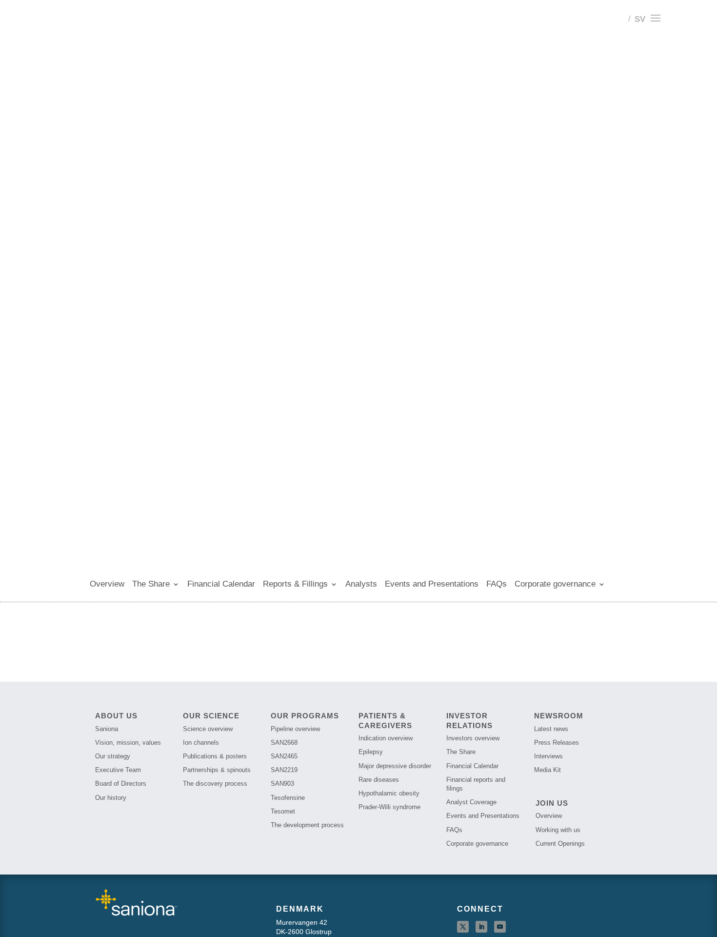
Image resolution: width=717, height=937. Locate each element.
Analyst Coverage (471, 802)
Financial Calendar (221, 585)
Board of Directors (120, 783)
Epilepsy (370, 751)
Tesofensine (288, 797)
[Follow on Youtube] (500, 927)
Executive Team (118, 770)
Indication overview (385, 738)
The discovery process (215, 783)
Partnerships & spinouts (217, 770)
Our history (110, 797)
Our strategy (112, 756)
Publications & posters (215, 756)
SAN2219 (284, 770)
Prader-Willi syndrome (389, 807)
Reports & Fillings (295, 585)
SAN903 (282, 783)
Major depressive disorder (394, 766)
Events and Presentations (431, 585)
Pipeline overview (295, 729)
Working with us (558, 830)
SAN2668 (284, 742)
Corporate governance (555, 585)
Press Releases (556, 742)
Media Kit (547, 770)
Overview (107, 585)
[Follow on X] (463, 927)
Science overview (208, 729)
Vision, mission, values (128, 742)
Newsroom (558, 716)
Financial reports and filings (475, 784)
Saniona (106, 729)
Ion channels (201, 742)
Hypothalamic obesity (388, 793)
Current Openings (560, 843)
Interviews (548, 756)
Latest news (551, 729)
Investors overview (472, 738)
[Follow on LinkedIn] (481, 927)
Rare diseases (378, 779)
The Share (151, 585)
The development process (307, 825)
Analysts (361, 585)
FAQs (496, 585)
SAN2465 (284, 756)
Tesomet (283, 811)
